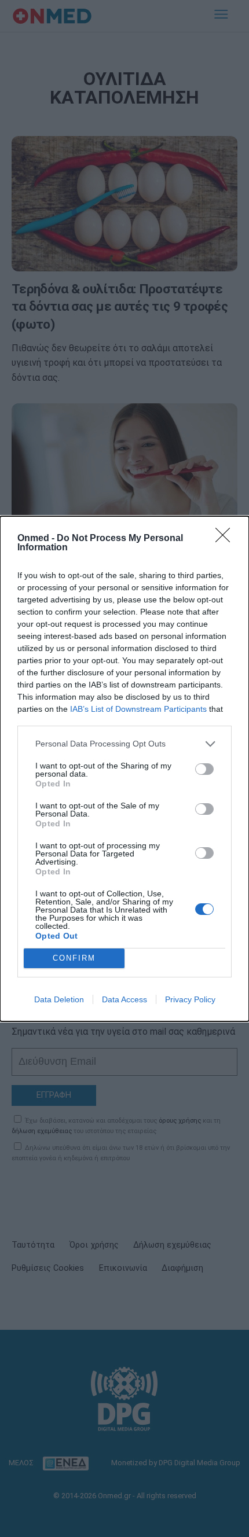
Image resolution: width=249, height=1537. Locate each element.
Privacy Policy (190, 999)
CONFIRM (74, 958)
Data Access (124, 999)
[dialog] (124, 768)
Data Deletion (59, 999)
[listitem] (124, 744)
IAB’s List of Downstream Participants (138, 709)
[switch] (204, 769)
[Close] (226, 539)
